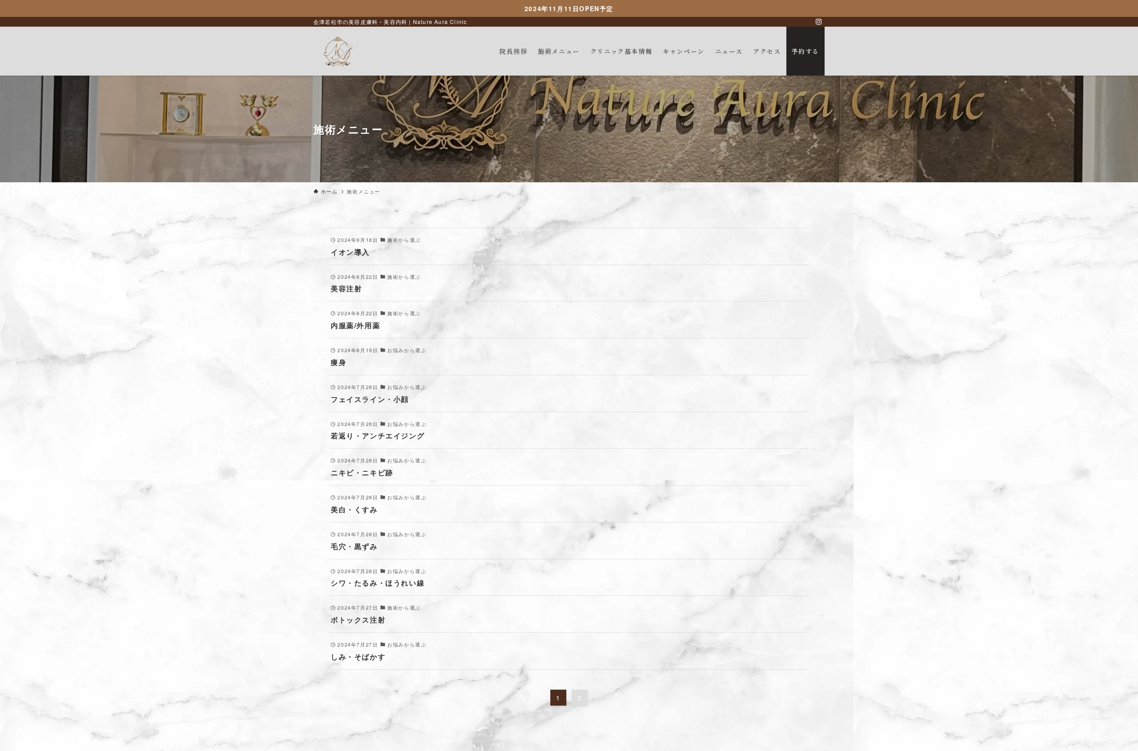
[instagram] (819, 22)
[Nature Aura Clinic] (337, 51)
